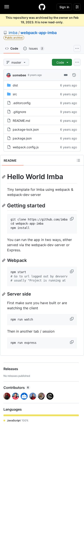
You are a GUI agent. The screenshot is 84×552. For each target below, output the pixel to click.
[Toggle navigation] (6, 6)
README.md (21, 120)
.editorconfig (22, 103)
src (15, 94)
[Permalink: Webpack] (4, 260)
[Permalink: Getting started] (4, 205)
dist (15, 85)
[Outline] (78, 160)
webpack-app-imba (38, 32)
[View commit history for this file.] (74, 75)
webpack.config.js (26, 147)
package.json (22, 138)
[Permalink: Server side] (4, 294)
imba (13, 32)
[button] (72, 219)
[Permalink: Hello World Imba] (4, 177)
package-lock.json (26, 129)
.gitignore (19, 112)
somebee (19, 75)
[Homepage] (42, 6)
